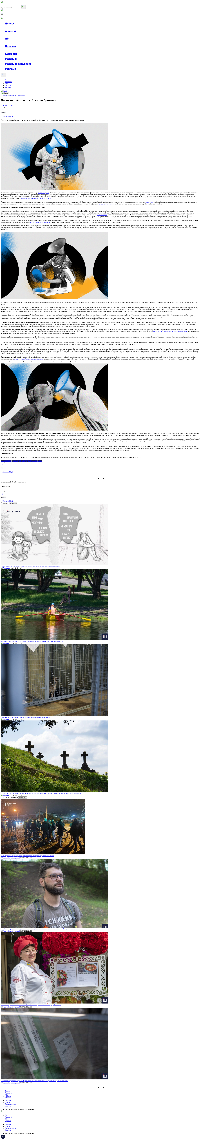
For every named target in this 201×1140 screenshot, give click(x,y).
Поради (36, 42)
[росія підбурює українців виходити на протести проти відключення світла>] (43, 854)
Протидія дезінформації (64, 50)
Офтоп (37, 27)
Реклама (50, 42)
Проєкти (10, 46)
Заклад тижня (49, 50)
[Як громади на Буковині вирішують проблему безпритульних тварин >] (54, 715)
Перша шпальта (10, 1104)
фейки (39, 461)
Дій (7, 38)
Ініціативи (27, 42)
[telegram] (106, 478)
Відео (43, 27)
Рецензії (19, 42)
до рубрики (13, 503)
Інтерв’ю (20, 27)
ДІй (6, 84)
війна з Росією (6, 461)
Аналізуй (11, 31)
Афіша (11, 42)
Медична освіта (36, 50)
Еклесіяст (104, 50)
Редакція (11, 58)
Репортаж (29, 27)
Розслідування (24, 35)
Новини (12, 27)
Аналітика (13, 35)
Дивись (10, 23)
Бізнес (43, 42)
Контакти (11, 53)
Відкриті (26, 50)
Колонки (34, 35)
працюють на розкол (106, 204)
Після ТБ (96, 50)
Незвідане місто (15, 50)
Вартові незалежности (83, 50)
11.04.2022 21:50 (6, 105)
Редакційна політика (18, 63)
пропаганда (16, 461)
